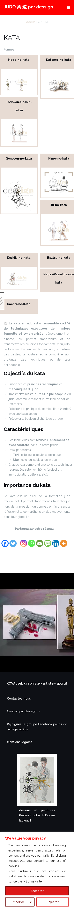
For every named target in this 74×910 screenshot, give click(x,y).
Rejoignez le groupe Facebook (30, 724)
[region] (37, 871)
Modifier (18, 902)
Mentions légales (19, 742)
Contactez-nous (19, 698)
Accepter (37, 891)
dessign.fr (32, 711)
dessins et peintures (37, 810)
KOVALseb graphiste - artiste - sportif (37, 683)
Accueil (31, 22)
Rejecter (53, 902)
